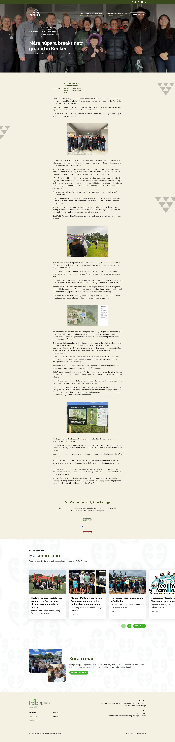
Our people (33, 717)
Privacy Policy (130, 733)
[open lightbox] (127, 582)
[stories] (47, 594)
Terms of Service (141, 733)
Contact (55, 717)
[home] (35, 14)
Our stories (33, 720)
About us (32, 713)
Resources (56, 713)
